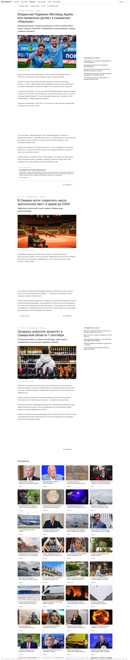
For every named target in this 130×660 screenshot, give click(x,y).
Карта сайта (124, 658)
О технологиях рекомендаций (77, 658)
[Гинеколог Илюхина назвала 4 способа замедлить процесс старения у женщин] (101, 572)
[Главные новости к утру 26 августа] (29, 524)
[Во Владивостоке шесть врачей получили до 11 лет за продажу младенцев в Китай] (29, 548)
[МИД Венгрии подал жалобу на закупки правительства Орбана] (101, 645)
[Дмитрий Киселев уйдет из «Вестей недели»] (53, 476)
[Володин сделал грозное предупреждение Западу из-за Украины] (77, 621)
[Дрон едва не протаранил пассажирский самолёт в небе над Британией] (29, 572)
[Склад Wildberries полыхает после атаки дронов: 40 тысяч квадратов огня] (77, 596)
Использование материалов (106, 658)
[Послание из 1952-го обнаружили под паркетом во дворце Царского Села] (77, 476)
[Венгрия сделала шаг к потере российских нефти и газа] (53, 572)
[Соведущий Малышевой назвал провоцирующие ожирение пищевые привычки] (53, 500)
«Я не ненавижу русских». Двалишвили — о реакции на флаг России (97, 78)
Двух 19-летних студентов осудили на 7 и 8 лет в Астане (98, 335)
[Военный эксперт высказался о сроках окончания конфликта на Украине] (29, 500)
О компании (7, 658)
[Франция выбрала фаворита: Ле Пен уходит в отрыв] (53, 645)
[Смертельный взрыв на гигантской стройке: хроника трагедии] (77, 645)
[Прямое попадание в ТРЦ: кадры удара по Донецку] (53, 596)
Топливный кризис (53, 6)
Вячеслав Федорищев (68, 137)
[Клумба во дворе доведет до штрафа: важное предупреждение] (101, 548)
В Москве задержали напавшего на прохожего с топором (98, 344)
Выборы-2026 (24, 6)
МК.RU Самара (30, 10)
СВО (44, 6)
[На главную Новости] (7, 2)
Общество (38, 10)
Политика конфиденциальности (92, 658)
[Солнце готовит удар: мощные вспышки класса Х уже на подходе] (101, 621)
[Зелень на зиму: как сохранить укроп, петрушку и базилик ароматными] (77, 572)
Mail (2, 658)
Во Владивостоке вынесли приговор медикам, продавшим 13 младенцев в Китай (98, 74)
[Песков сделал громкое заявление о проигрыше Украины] (29, 476)
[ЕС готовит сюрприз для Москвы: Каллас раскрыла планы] (77, 548)
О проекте (67, 658)
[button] (47, 51)
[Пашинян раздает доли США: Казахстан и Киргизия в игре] (101, 500)
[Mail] (2, 2)
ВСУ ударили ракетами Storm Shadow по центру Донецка (96, 65)
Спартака (30, 150)
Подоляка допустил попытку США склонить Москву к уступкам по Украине (97, 69)
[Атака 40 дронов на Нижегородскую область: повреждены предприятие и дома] (29, 621)
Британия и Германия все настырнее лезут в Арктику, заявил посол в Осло (97, 331)
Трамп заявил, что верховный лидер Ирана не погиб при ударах (97, 61)
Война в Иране (35, 6)
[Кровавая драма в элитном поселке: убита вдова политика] (77, 500)
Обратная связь (117, 658)
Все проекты (19, 658)
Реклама (13, 658)
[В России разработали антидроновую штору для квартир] (101, 596)
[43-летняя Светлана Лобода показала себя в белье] (53, 621)
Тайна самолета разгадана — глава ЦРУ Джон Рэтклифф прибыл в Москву (97, 339)
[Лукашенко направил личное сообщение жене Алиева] (53, 524)
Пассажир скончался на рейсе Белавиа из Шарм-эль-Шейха (96, 348)
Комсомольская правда (32, 196)
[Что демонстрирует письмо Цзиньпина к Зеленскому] (29, 645)
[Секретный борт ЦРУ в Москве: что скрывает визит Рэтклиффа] (101, 524)
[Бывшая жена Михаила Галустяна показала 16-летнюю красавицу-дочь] (101, 476)
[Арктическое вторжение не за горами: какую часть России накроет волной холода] (29, 596)
